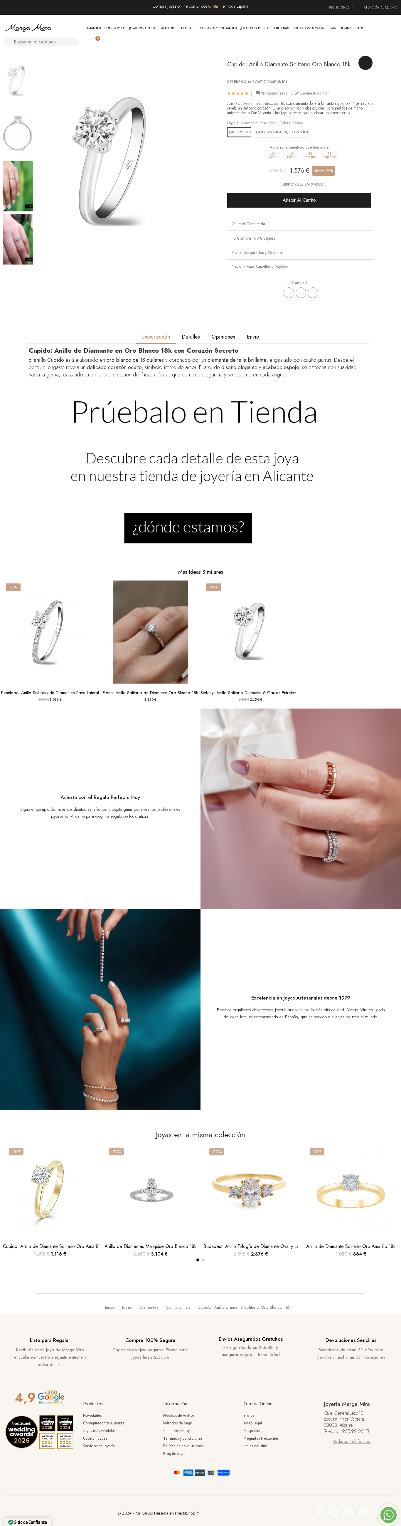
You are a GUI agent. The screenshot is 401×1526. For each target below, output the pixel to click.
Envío (253, 337)
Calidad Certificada (248, 224)
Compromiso (115, 28)
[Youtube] (377, 1512)
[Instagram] (362, 1512)
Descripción (156, 337)
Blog (360, 28)
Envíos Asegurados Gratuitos (251, 1338)
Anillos (167, 28)
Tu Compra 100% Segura (254, 238)
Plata (332, 28)
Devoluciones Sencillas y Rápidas (260, 267)
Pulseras (281, 28)
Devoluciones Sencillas (351, 1340)
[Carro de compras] (95, 41)
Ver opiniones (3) (272, 93)
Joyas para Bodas (143, 28)
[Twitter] (334, 1512)
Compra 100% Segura (150, 1340)
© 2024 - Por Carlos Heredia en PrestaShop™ (158, 1513)
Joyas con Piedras (255, 28)
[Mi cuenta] (85, 42)
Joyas (127, 1307)
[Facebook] (289, 292)
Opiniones (223, 337)
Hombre (346, 28)
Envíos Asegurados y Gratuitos (257, 252)
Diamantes (92, 28)
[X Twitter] (301, 292)
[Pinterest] (313, 292)
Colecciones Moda (308, 28)
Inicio (110, 1307)
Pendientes (187, 28)
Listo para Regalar (50, 1340)
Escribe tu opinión (312, 93)
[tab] (300, 223)
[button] (42, 159)
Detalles (191, 337)
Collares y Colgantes (218, 28)
